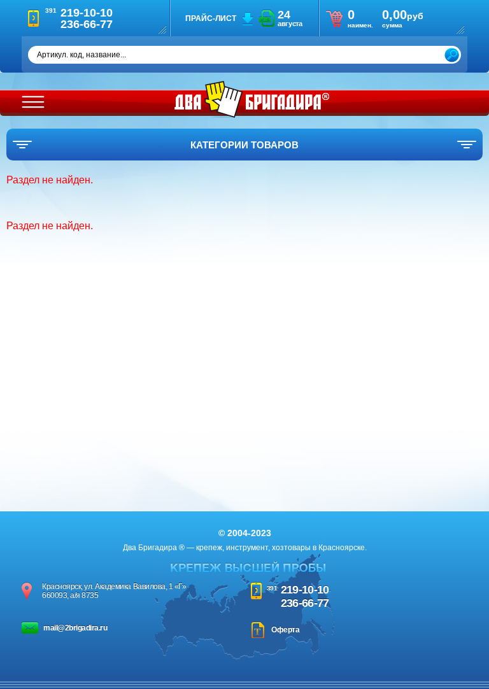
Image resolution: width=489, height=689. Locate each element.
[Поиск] (451, 55)
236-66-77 (305, 603)
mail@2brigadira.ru (75, 627)
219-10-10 (305, 589)
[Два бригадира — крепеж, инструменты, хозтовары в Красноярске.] (251, 99)
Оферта (285, 629)
